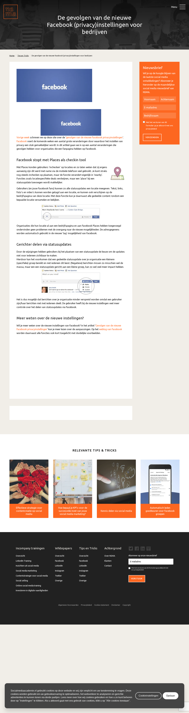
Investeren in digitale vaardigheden (32, 590)
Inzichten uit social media (27, 566)
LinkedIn (59, 566)
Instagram (59, 571)
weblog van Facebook (110, 329)
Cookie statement (101, 605)
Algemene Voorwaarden (68, 605)
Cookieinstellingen (148, 695)
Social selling (22, 580)
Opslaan (170, 695)
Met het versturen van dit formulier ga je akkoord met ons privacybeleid (159, 125)
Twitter (58, 576)
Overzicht (20, 556)
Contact (108, 566)
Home (11, 56)
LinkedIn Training (23, 561)
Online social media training (28, 585)
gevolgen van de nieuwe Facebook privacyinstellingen (94, 137)
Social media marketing (26, 571)
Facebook (22, 141)
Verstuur (136, 579)
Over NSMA (109, 556)
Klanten (107, 561)
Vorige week (23, 137)
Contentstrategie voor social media (32, 576)
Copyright (127, 605)
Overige (58, 580)
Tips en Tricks (23, 56)
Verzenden (152, 137)
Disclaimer (115, 605)
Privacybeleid (86, 605)
